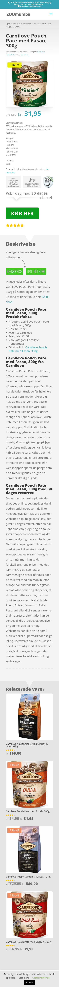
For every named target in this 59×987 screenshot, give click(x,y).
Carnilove (24, 55)
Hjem (8, 23)
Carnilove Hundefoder (21, 23)
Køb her (22, 213)
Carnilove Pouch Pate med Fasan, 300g (28, 349)
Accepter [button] (29, 982)
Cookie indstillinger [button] (41, 977)
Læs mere (24, 977)
